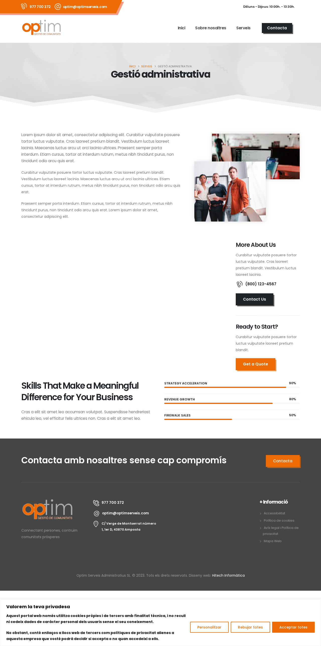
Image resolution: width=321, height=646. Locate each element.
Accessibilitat (274, 513)
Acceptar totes (293, 627)
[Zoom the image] (47, 502)
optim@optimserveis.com (85, 6)
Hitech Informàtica (228, 575)
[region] (160, 622)
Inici (181, 28)
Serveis (243, 28)
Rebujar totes (250, 627)
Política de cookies (279, 520)
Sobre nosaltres (210, 28)
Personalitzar (209, 627)
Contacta (277, 28)
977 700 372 (40, 6)
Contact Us (254, 299)
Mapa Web (273, 541)
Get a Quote (255, 364)
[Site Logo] (41, 28)
